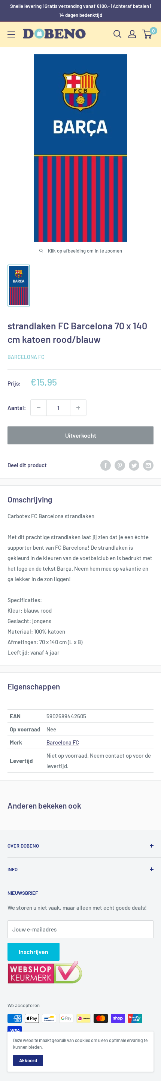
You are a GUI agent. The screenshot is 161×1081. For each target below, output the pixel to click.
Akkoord (28, 1060)
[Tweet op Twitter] (134, 465)
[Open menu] (11, 34)
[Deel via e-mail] (148, 465)
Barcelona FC (26, 357)
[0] (147, 34)
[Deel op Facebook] (105, 465)
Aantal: (16, 407)
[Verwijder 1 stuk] (38, 408)
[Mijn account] (132, 34)
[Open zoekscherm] (117, 34)
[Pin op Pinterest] (120, 465)
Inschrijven (33, 951)
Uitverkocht (80, 435)
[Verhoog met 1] (78, 408)
